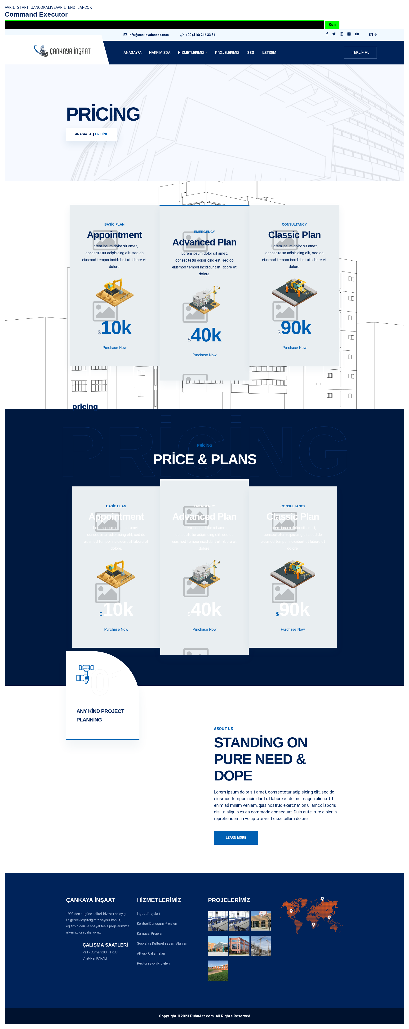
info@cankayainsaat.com (149, 35)
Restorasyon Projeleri (153, 963)
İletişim (269, 52)
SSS (250, 52)
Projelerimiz (227, 52)
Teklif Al (360, 52)
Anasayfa (133, 52)
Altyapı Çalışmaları (151, 953)
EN (371, 34)
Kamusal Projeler (150, 933)
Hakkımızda (159, 52)
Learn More (236, 837)
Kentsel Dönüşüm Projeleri (157, 923)
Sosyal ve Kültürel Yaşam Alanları (162, 943)
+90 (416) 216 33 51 (200, 35)
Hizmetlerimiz (191, 52)
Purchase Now (114, 347)
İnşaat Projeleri (148, 914)
